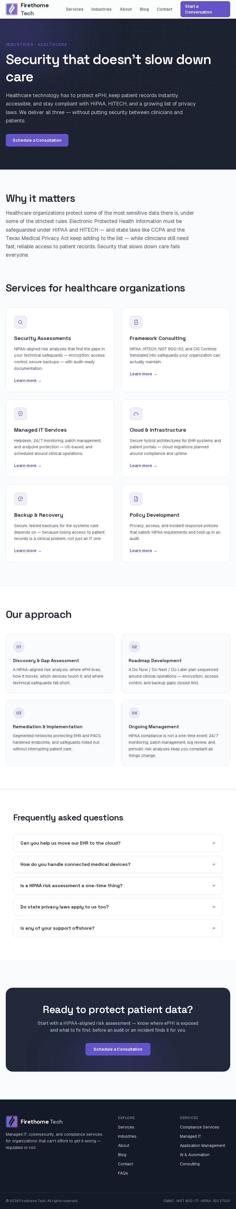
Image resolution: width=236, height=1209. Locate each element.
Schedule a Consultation (37, 140)
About (126, 9)
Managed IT (190, 1136)
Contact (164, 9)
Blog (144, 9)
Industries (102, 9)
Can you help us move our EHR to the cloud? (118, 843)
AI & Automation (195, 1154)
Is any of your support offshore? (118, 928)
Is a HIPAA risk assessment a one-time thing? (118, 885)
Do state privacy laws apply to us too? (118, 907)
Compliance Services (199, 1127)
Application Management (202, 1145)
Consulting (190, 1163)
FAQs (123, 1173)
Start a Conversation (198, 9)
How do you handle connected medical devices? (118, 864)
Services (74, 9)
